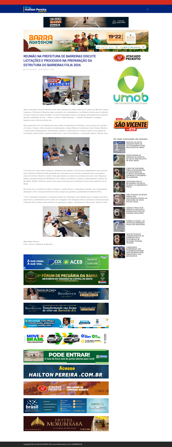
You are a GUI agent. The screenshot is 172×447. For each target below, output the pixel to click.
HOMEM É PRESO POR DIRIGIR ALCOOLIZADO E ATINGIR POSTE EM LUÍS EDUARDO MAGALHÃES (135, 210)
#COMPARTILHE (76, 444)
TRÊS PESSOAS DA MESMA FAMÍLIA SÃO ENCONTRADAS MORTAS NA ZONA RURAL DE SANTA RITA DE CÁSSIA (136, 198)
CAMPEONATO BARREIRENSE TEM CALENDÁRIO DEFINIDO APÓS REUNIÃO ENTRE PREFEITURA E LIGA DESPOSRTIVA (135, 251)
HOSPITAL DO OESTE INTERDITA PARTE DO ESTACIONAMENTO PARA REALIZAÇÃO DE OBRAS (135, 144)
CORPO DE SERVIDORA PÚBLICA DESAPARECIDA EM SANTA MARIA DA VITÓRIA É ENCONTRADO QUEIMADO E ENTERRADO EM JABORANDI (136, 173)
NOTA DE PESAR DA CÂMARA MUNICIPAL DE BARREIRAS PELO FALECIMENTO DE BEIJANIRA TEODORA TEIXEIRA (135, 238)
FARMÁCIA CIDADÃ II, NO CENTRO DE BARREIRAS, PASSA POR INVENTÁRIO (135, 222)
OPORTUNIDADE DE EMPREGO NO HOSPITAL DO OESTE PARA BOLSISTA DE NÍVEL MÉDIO (136, 158)
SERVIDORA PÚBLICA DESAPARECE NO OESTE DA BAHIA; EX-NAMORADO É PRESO (136, 184)
